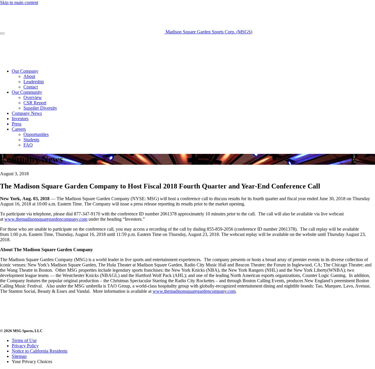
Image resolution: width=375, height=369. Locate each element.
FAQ (28, 144)
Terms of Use (24, 340)
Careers (19, 129)
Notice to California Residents (39, 350)
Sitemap (19, 356)
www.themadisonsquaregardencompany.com (45, 219)
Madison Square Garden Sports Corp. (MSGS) (208, 31)
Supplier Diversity (40, 108)
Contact (30, 86)
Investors (20, 118)
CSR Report (34, 102)
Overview (32, 97)
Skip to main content (19, 2)
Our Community (27, 92)
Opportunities (36, 134)
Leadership (33, 81)
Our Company (25, 71)
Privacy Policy (25, 345)
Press (16, 123)
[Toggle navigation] (2, 33)
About (29, 76)
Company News (27, 113)
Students (31, 139)
